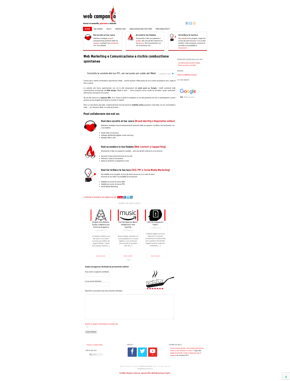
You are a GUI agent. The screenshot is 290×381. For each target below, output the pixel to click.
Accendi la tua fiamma (146, 34)
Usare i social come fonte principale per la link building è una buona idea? (101, 226)
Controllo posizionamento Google (189, 63)
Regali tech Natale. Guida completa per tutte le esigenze (155, 224)
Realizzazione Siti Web (141, 29)
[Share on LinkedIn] (131, 197)
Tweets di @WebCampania (187, 75)
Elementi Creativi (146, 366)
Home (87, 29)
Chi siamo (98, 29)
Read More (101, 256)
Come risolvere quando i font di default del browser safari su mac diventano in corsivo (128, 226)
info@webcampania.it (145, 368)
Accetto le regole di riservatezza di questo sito (101, 324)
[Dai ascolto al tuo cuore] (88, 40)
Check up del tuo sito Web (187, 65)
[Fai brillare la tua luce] (173, 40)
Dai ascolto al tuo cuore (104, 34)
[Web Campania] (145, 15)
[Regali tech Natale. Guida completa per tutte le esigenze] (155, 215)
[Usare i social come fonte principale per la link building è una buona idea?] (101, 215)
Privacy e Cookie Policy (95, 345)
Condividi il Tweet (165, 74)
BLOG (109, 29)
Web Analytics (163, 29)
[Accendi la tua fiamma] (130, 40)
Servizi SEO (120, 29)
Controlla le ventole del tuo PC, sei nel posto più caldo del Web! (121, 73)
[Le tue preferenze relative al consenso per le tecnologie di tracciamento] (286, 377)
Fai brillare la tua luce (188, 34)
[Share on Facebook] (124, 197)
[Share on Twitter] (127, 197)
